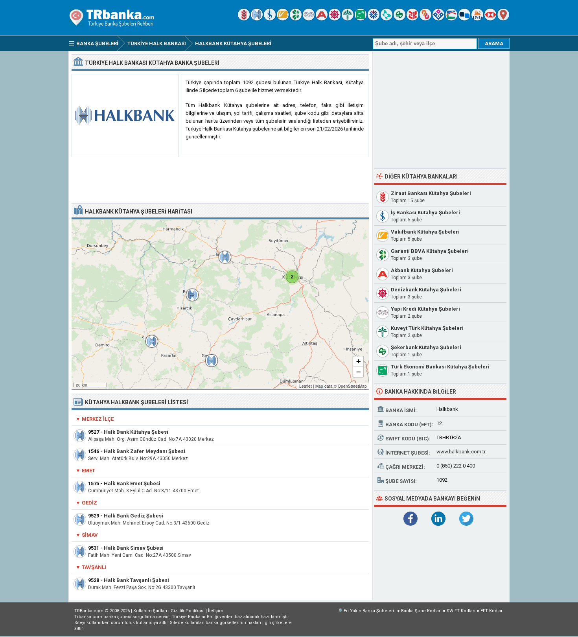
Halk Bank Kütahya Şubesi (136, 432)
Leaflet (305, 386)
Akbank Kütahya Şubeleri (422, 270)
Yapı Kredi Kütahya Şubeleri (425, 309)
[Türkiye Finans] (386, 19)
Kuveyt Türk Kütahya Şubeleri (427, 328)
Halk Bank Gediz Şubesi (133, 516)
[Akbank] (322, 19)
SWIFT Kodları (461, 610)
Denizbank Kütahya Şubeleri (426, 290)
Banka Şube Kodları (421, 610)
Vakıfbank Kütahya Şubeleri (425, 232)
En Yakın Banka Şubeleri (369, 610)
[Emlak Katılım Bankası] (451, 19)
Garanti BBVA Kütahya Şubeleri (430, 251)
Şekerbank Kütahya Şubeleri (426, 347)
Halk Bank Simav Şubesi (134, 548)
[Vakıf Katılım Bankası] (438, 19)
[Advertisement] (220, 180)
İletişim (215, 610)
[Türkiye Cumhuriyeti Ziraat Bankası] (244, 19)
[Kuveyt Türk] (347, 19)
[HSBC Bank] (490, 19)
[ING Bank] (477, 19)
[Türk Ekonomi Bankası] (360, 19)
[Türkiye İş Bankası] (270, 19)
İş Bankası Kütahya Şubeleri (425, 212)
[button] (292, 277)
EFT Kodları (492, 610)
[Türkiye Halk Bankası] (257, 19)
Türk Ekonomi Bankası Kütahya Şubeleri (440, 367)
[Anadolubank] (464, 19)
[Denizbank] (335, 19)
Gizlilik (187, 610)
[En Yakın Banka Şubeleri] (503, 19)
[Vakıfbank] (283, 19)
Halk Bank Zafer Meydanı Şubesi (144, 451)
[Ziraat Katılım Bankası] (412, 19)
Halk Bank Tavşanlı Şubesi (136, 580)
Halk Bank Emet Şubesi (132, 483)
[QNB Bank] (373, 19)
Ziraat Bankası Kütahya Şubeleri (431, 193)
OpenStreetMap (352, 386)
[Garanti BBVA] (296, 19)
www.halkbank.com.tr (461, 452)
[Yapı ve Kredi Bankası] (309, 19)
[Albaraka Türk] (425, 19)
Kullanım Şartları (150, 610)
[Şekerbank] (399, 19)
